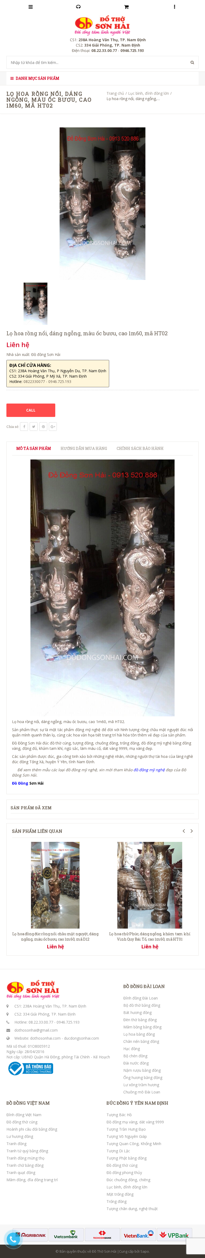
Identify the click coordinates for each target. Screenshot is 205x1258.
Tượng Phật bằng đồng (127, 1158)
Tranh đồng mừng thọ (25, 1158)
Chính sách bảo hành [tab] (140, 448)
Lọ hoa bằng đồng (139, 1034)
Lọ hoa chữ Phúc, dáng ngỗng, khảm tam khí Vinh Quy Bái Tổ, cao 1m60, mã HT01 (150, 936)
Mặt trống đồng (120, 1194)
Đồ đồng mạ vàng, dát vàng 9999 (135, 1121)
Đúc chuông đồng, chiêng (128, 1179)
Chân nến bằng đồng (141, 1041)
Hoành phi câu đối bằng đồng (31, 1129)
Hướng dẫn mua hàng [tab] (84, 448)
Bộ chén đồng (135, 1055)
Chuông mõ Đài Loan (141, 1091)
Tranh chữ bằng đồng (25, 1165)
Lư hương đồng (19, 1136)
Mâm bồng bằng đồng (142, 1026)
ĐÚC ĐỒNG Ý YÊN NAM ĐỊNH (137, 1103)
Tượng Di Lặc (118, 1150)
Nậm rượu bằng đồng (142, 1070)
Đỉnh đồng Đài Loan (140, 998)
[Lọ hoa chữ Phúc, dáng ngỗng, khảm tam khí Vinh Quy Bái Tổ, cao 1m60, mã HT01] (150, 884)
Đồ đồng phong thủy (124, 1172)
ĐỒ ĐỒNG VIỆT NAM (28, 1103)
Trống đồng (117, 1201)
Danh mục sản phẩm (37, 78)
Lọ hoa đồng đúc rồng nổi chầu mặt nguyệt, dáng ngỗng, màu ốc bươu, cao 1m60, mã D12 (55, 936)
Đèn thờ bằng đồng (140, 1019)
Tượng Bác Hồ (119, 1114)
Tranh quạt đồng (20, 1172)
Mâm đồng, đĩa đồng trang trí (32, 1179)
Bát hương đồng (137, 1012)
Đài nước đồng (136, 1063)
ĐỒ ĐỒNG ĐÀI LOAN (144, 986)
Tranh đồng (16, 1143)
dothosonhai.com (45, 1038)
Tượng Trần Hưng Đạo (126, 1129)
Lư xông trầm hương (141, 1084)
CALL (31, 410)
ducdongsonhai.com (81, 1038)
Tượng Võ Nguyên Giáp (127, 1136)
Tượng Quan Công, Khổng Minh (134, 1143)
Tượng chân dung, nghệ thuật (132, 1208)
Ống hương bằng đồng (142, 1077)
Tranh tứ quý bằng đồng (27, 1150)
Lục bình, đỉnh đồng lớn (148, 93)
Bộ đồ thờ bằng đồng (141, 1005)
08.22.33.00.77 (41, 1022)
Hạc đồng (131, 1048)
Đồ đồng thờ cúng (21, 1121)
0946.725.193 (68, 1022)
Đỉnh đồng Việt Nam (23, 1114)
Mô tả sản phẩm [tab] (33, 448)
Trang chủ (115, 93)
